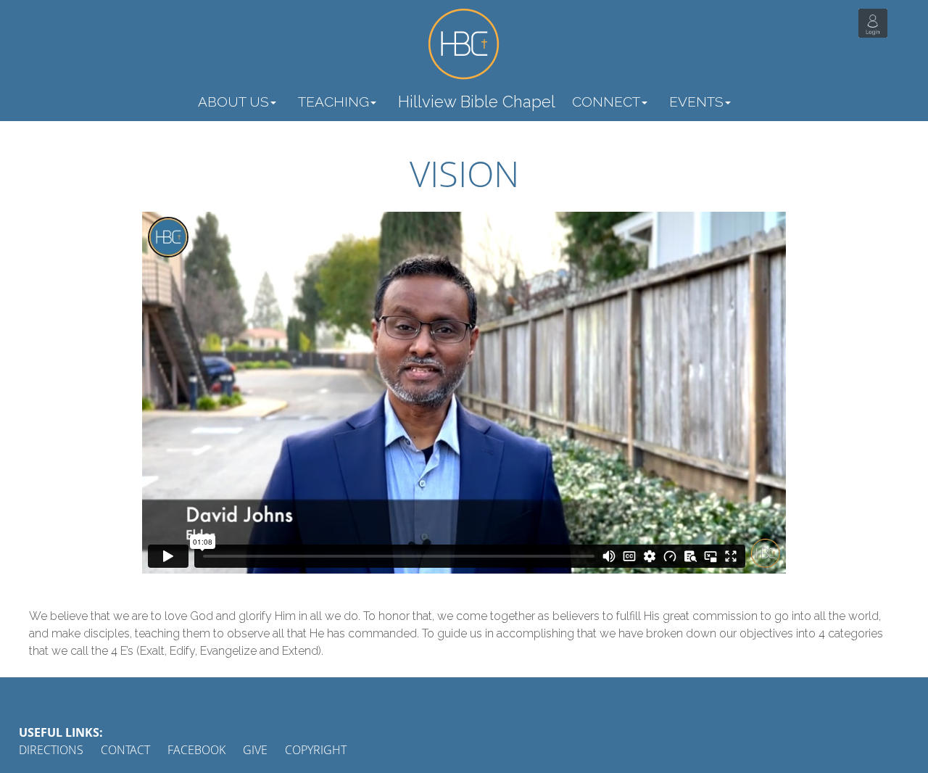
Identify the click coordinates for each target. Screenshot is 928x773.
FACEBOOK (196, 750)
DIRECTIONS (51, 750)
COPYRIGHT (316, 750)
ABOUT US (233, 101)
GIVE (255, 750)
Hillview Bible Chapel (476, 101)
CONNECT (606, 101)
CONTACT (125, 750)
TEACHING (333, 101)
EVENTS (696, 101)
